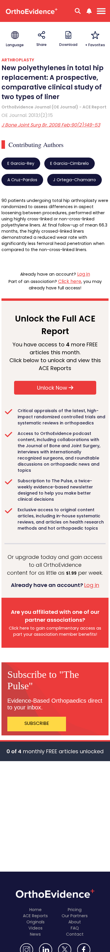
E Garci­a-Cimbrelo (69, 163)
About (74, 922)
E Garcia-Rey (20, 163)
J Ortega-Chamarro (74, 180)
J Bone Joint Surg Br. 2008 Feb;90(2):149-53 (50, 125)
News (35, 934)
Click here (69, 281)
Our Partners (75, 916)
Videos (35, 928)
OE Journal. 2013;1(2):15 (27, 115)
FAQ (75, 928)
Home (35, 910)
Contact (75, 934)
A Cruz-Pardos (22, 180)
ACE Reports (35, 916)
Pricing (75, 910)
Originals (35, 922)
